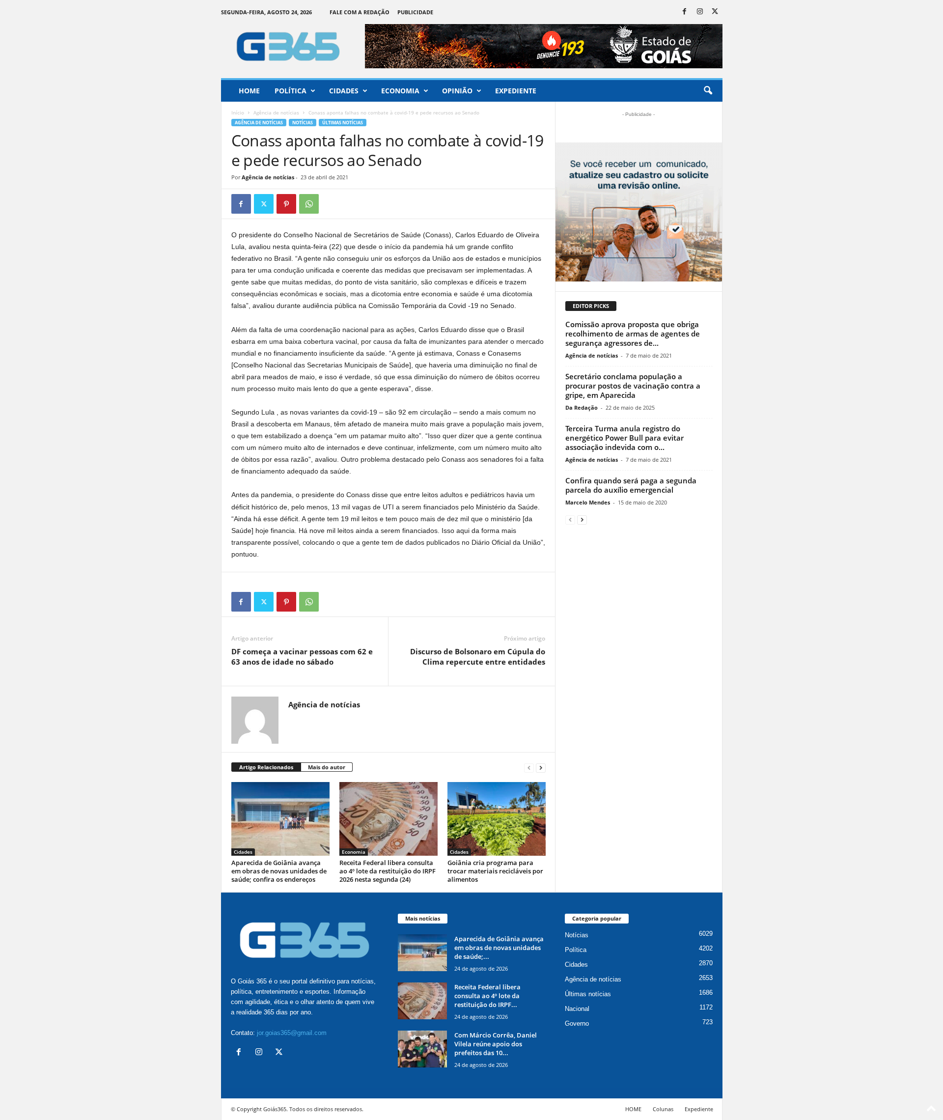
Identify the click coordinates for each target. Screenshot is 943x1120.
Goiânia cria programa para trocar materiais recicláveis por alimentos (495, 871)
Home (249, 90)
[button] (708, 91)
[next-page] (541, 767)
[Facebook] (685, 12)
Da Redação (581, 407)
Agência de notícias (276, 112)
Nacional (577, 1008)
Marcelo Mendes (587, 502)
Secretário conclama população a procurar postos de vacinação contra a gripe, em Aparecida (632, 385)
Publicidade (415, 12)
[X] (715, 12)
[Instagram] (700, 12)
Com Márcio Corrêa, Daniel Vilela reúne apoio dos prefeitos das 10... (495, 1044)
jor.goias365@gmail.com (292, 1032)
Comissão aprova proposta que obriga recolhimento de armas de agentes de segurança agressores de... (632, 333)
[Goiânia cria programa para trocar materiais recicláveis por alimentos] (496, 819)
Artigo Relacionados (266, 767)
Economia (400, 90)
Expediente (515, 90)
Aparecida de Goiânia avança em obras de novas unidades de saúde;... (499, 947)
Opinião (457, 90)
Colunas (663, 1109)
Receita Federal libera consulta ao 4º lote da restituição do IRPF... (487, 995)
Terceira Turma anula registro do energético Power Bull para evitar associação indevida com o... (624, 437)
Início (237, 112)
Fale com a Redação (359, 12)
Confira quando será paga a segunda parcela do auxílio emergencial (630, 485)
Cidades (344, 90)
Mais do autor (326, 767)
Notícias (302, 122)
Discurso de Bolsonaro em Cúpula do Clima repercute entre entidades (477, 656)
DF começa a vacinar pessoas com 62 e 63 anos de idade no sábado (302, 656)
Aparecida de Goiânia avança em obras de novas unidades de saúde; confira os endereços (279, 871)
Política (290, 90)
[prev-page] (529, 767)
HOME (633, 1109)
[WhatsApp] (309, 204)
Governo (577, 1023)
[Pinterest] (286, 204)
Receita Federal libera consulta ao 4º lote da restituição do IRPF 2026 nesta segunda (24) (387, 871)
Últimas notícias (342, 122)
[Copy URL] (331, 204)
